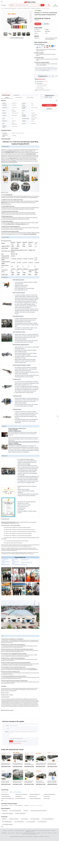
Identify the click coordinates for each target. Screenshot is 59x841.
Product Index (53, 830)
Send (11, 741)
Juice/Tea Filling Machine (5, 796)
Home (2, 8)
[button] (35, 97)
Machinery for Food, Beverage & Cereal (24, 8)
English (9, 832)
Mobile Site (27, 831)
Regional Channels (47, 830)
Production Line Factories (13, 818)
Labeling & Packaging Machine (35, 798)
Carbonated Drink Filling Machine (21, 794)
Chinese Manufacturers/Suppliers (19, 830)
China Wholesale (28, 830)
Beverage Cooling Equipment (20, 813)
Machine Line (4, 818)
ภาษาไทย (54, 832)
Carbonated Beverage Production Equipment (38, 810)
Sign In (36, 89)
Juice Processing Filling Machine (47, 818)
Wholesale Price (34, 830)
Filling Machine (4, 810)
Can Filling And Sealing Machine (49, 794)
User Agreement (35, 836)
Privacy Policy (46, 836)
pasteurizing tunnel (33, 796)
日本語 (49, 832)
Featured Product (47, 798)
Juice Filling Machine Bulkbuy (7, 824)
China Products (10, 830)
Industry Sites (40, 830)
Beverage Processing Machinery (36, 8)
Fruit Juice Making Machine (7, 821)
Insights (32, 831)
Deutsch (34, 832)
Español (13, 832)
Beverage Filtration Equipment (7, 813)
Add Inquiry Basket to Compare (17, 37)
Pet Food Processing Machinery (15, 810)
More (2, 826)
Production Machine (24, 818)
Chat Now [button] (47, 23)
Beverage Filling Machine (46, 8)
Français (21, 832)
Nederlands (38, 832)
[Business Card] (56, 100)
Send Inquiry (37, 23)
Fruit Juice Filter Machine (30, 821)
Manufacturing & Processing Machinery (10, 8)
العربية (42, 832)
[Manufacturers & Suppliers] (29, 2)
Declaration (41, 836)
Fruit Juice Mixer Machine (42, 821)
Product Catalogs (17, 792)
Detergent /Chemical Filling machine (7, 798)
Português (17, 832)
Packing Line (26, 810)
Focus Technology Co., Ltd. (22, 836)
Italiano (30, 832)
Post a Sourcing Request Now (15, 743)
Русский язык (26, 832)
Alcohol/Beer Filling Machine (35, 794)
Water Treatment (47, 796)
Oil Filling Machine (18, 796)
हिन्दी (51, 832)
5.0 (46, 97)
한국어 (45, 832)
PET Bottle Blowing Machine (20, 798)
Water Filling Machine (5, 794)
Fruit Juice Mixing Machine (19, 821)
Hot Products (5, 830)
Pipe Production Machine (34, 818)
